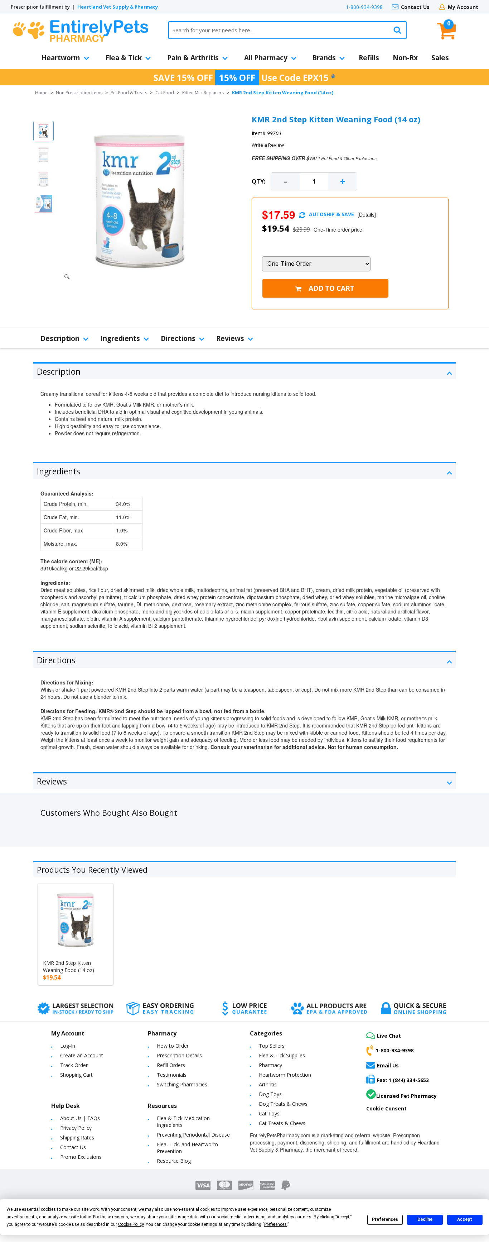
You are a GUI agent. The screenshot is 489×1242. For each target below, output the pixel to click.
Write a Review (268, 145)
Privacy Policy (76, 1127)
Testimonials (172, 1074)
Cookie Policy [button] (131, 1224)
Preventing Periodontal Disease (193, 1134)
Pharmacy (270, 1065)
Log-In (67, 1045)
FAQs (93, 1118)
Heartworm (60, 57)
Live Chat (389, 1035)
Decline (424, 1219)
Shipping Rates (77, 1137)
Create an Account (81, 1055)
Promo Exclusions (81, 1156)
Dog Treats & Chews (283, 1103)
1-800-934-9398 (364, 7)
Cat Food (164, 93)
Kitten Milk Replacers (203, 93)
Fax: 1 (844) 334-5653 (403, 1080)
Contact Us (415, 7)
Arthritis (268, 1084)
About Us (71, 1118)
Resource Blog (174, 1160)
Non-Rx (405, 57)
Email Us (388, 1065)
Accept (464, 1219)
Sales (440, 57)
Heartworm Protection (285, 1074)
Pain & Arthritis (193, 57)
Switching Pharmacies (182, 1084)
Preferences (385, 1219)
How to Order (173, 1045)
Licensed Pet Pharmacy (406, 1095)
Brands (324, 57)
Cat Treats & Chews (282, 1123)
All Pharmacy (265, 57)
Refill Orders (171, 1065)
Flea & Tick (123, 57)
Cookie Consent (386, 1108)
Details (366, 214)
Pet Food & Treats (129, 93)
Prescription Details (179, 1055)
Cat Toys (269, 1113)
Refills (369, 57)
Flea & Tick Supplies (282, 1055)
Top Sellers (272, 1045)
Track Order (74, 1065)
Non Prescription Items (79, 93)
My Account (463, 7)
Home (41, 93)
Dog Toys (270, 1094)
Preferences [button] (275, 1224)
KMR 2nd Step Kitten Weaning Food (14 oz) (68, 966)
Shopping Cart (76, 1074)
